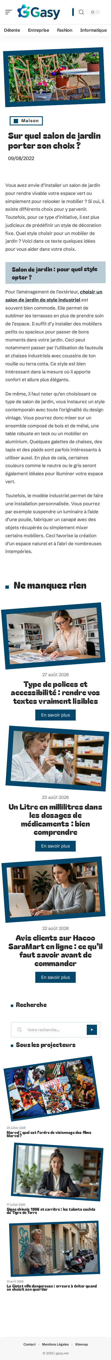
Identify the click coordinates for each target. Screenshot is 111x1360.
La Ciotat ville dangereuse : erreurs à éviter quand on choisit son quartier (52, 1287)
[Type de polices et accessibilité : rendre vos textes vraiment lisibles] (53, 636)
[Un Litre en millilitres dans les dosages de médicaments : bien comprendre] (57, 758)
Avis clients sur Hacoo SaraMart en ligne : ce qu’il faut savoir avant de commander (55, 950)
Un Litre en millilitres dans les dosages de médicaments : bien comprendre (55, 819)
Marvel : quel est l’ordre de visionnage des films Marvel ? (49, 1134)
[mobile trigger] (10, 12)
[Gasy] (39, 12)
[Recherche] (81, 12)
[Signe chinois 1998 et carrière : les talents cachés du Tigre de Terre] (57, 1172)
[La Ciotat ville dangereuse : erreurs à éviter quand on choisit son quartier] (54, 1248)
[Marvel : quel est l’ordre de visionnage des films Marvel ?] (52, 1089)
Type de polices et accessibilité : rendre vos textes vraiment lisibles (55, 692)
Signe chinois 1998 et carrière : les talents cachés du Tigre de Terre (51, 1210)
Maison (30, 120)
